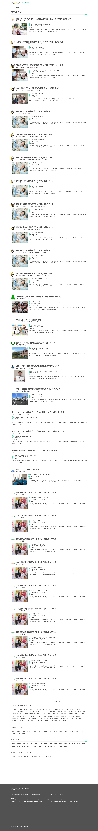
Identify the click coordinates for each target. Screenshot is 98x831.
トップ (12, 8)
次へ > (56, 701)
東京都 (17, 8)
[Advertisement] (49, 773)
